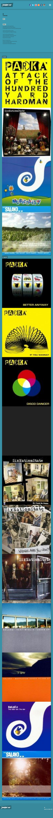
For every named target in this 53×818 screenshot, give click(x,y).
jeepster (6, 5)
